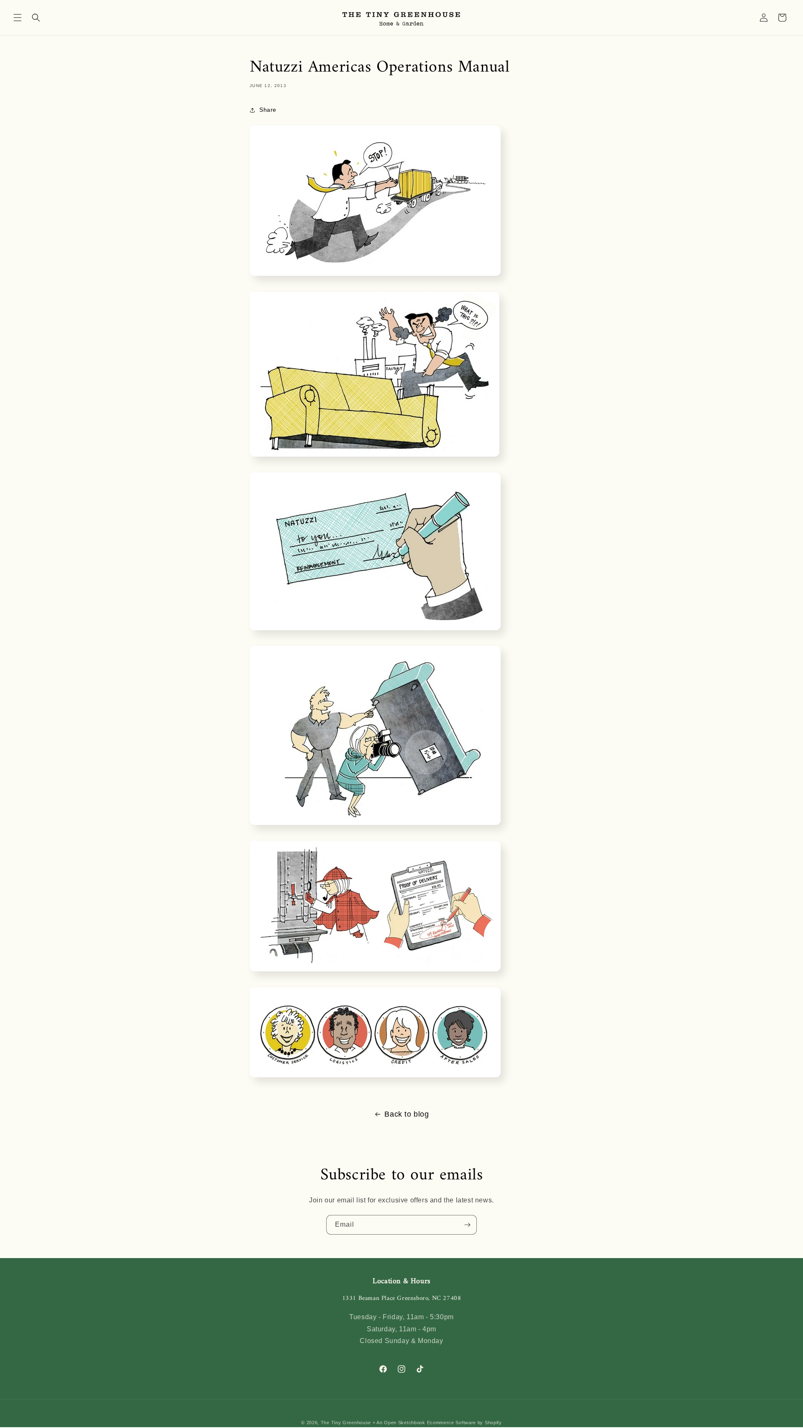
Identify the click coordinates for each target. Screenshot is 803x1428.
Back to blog (406, 1114)
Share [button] (267, 109)
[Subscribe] (467, 1225)
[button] (17, 17)
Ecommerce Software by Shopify (464, 1422)
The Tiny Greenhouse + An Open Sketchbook (373, 1422)
